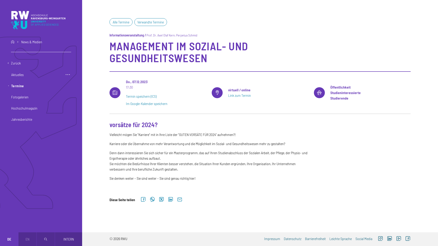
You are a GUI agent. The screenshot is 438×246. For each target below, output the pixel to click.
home (13, 42)
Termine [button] (17, 86)
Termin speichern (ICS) (141, 96)
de (9, 239)
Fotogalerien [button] (20, 97)
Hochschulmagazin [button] (24, 108)
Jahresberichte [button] (21, 119)
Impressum (272, 238)
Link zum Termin (239, 95)
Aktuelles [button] (17, 74)
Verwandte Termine (150, 22)
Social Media (363, 238)
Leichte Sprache (340, 238)
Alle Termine (121, 22)
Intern (68, 239)
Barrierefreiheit (315, 238)
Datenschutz (292, 238)
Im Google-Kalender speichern (146, 103)
